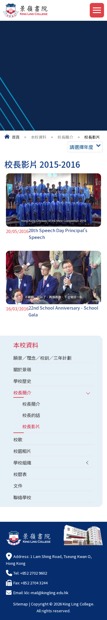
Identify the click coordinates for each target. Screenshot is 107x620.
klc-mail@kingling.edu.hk (46, 592)
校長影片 (31, 426)
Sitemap (20, 604)
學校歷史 (22, 381)
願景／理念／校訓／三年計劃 (42, 358)
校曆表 (20, 474)
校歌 (17, 439)
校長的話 (31, 415)
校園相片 (22, 451)
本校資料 (38, 137)
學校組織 (22, 462)
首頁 (16, 137)
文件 (17, 486)
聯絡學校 (22, 497)
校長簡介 (65, 137)
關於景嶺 (22, 369)
